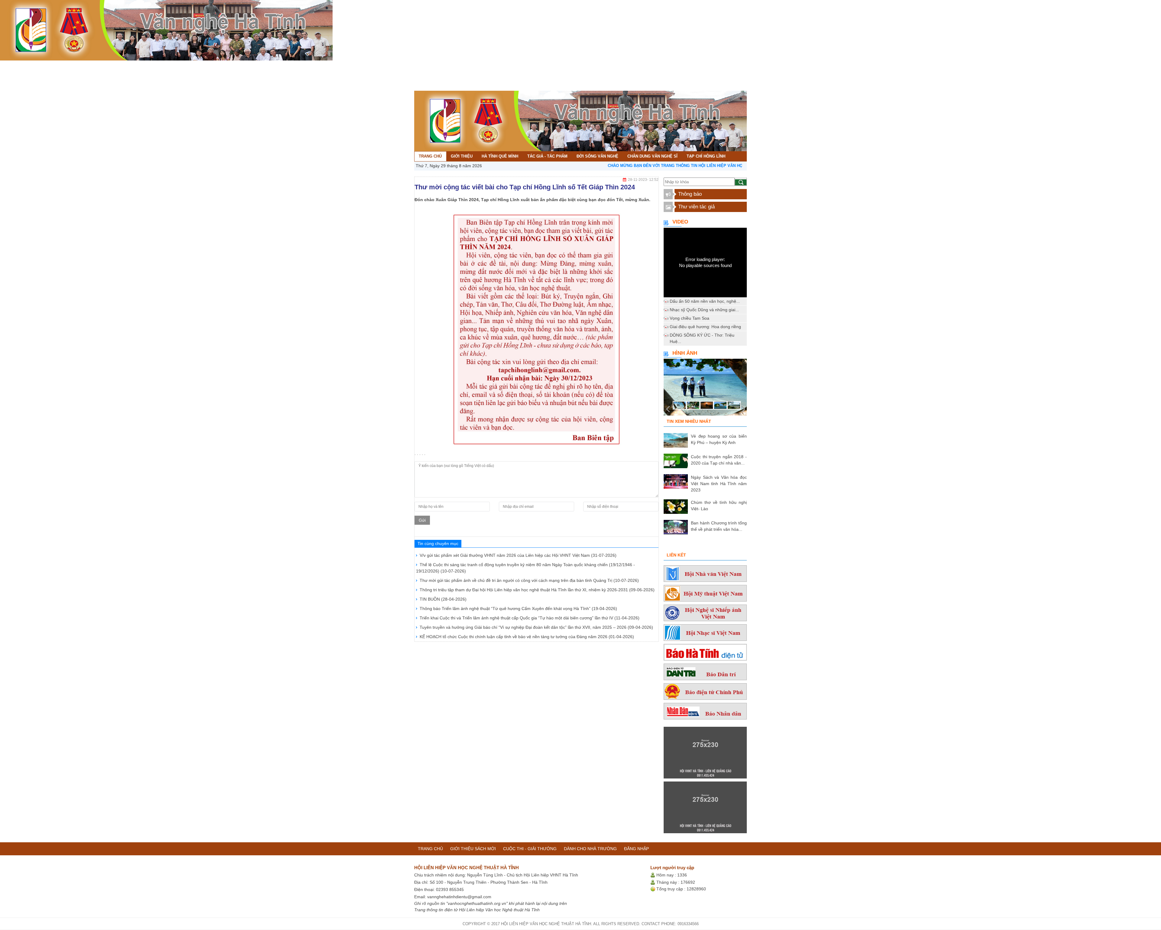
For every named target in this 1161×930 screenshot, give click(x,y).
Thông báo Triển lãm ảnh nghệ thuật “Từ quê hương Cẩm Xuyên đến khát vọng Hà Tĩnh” (518, 608)
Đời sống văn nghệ (150, 65)
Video (680, 222)
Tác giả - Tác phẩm (104, 65)
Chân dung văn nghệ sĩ (200, 65)
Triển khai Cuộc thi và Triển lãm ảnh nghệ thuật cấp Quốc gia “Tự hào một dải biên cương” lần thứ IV (529, 617)
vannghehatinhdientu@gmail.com (459, 896)
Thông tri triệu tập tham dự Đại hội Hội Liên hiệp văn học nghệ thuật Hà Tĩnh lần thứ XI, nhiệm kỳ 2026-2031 (537, 589)
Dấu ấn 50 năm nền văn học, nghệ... (705, 301)
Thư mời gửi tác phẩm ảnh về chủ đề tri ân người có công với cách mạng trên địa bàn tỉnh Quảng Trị (529, 580)
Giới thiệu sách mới (473, 848)
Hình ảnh (684, 353)
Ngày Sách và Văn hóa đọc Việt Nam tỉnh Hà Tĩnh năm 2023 (719, 483)
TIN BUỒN (443, 599)
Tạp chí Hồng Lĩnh (249, 65)
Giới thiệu (24, 65)
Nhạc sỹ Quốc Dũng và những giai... (704, 309)
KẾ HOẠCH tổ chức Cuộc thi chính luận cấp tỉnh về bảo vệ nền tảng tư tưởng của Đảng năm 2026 (527, 636)
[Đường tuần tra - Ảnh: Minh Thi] (705, 389)
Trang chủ (5, 66)
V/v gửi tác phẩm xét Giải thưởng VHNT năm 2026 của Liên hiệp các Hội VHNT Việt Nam (518, 555)
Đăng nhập (636, 848)
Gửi (422, 520)
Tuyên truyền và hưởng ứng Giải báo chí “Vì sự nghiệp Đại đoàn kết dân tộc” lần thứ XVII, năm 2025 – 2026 (536, 627)
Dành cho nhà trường (590, 848)
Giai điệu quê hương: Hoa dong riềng (705, 326)
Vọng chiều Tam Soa (689, 318)
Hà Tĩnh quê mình (59, 65)
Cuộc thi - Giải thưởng (530, 848)
